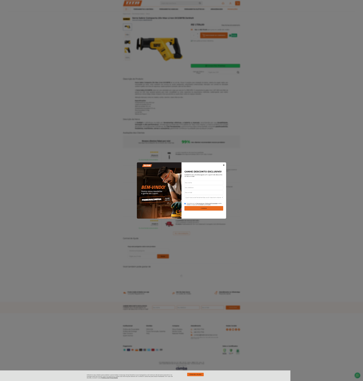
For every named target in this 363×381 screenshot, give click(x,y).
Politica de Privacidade (211, 203)
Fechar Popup (224, 165)
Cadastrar (204, 208)
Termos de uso (200, 203)
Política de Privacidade (109, 378)
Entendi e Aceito (195, 374)
